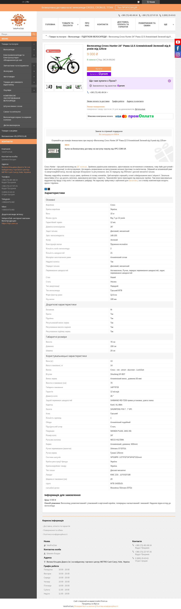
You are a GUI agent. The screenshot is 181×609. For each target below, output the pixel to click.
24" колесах (82, 167)
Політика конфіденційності (55, 534)
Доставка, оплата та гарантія (123, 24)
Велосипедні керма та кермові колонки (17, 118)
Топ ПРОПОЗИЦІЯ (127, 7)
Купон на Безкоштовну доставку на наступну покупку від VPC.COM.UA (95, 149)
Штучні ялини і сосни (13, 106)
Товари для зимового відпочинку (13, 83)
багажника (133, 180)
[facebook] (46, 189)
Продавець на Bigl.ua (90, 604)
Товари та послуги (10, 44)
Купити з (94, 74)
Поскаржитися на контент (84, 606)
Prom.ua (104, 601)
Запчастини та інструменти (16, 65)
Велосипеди (9, 49)
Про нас (87, 24)
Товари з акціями (9, 130)
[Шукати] (34, 34)
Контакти (102, 24)
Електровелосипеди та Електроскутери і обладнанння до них (14, 57)
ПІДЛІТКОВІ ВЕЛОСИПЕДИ (94, 37)
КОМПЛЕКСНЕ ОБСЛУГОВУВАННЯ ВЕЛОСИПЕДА (12, 98)
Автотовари (9, 76)
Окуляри (7, 90)
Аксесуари (8, 71)
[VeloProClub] (18, 20)
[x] (49, 189)
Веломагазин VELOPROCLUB (14, 136)
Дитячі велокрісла (12, 125)
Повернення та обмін (147, 24)
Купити (99, 68)
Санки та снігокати (12, 111)
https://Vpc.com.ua (10, 223)
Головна (50, 24)
